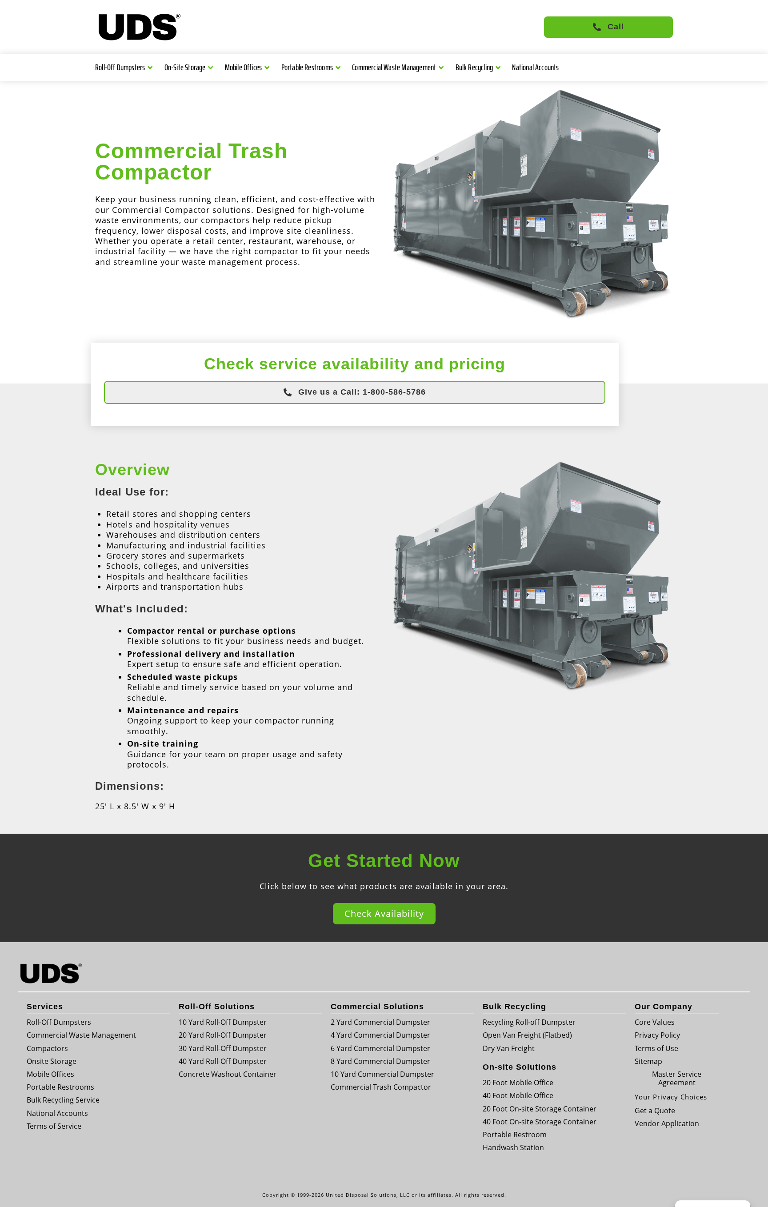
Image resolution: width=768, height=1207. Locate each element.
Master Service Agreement (676, 1078)
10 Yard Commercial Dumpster (382, 1074)
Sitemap (648, 1061)
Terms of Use (656, 1048)
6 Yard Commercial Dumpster (380, 1048)
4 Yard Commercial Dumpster (380, 1035)
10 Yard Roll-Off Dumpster (223, 1022)
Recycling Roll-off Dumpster (529, 1022)
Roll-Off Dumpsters (120, 67)
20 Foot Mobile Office (518, 1082)
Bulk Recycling (474, 67)
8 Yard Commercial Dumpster (380, 1061)
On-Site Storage (185, 67)
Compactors (47, 1048)
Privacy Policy (657, 1035)
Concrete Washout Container (227, 1074)
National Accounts (535, 67)
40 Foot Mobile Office (518, 1095)
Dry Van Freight (509, 1048)
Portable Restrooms (307, 67)
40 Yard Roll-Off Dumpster (223, 1061)
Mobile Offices (243, 67)
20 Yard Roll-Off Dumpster (223, 1035)
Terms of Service (54, 1126)
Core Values (655, 1022)
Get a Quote (655, 1110)
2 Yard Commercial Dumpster (380, 1022)
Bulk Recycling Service (63, 1100)
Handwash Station (513, 1147)
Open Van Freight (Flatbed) (527, 1035)
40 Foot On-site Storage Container (539, 1122)
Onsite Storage (51, 1061)
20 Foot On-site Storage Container (539, 1109)
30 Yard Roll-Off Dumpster (223, 1048)
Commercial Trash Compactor (381, 1087)
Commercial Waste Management (394, 67)
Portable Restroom (515, 1134)
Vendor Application (667, 1123)
